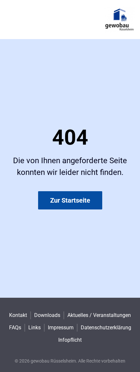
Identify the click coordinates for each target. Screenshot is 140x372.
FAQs (15, 327)
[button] (70, 336)
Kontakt (18, 315)
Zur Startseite (70, 200)
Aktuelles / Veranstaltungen (99, 315)
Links (34, 327)
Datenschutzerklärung (106, 327)
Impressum (61, 327)
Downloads (47, 315)
